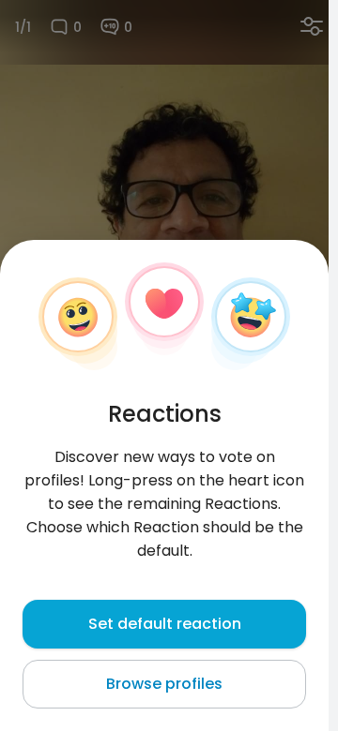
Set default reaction (164, 623)
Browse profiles (164, 683)
